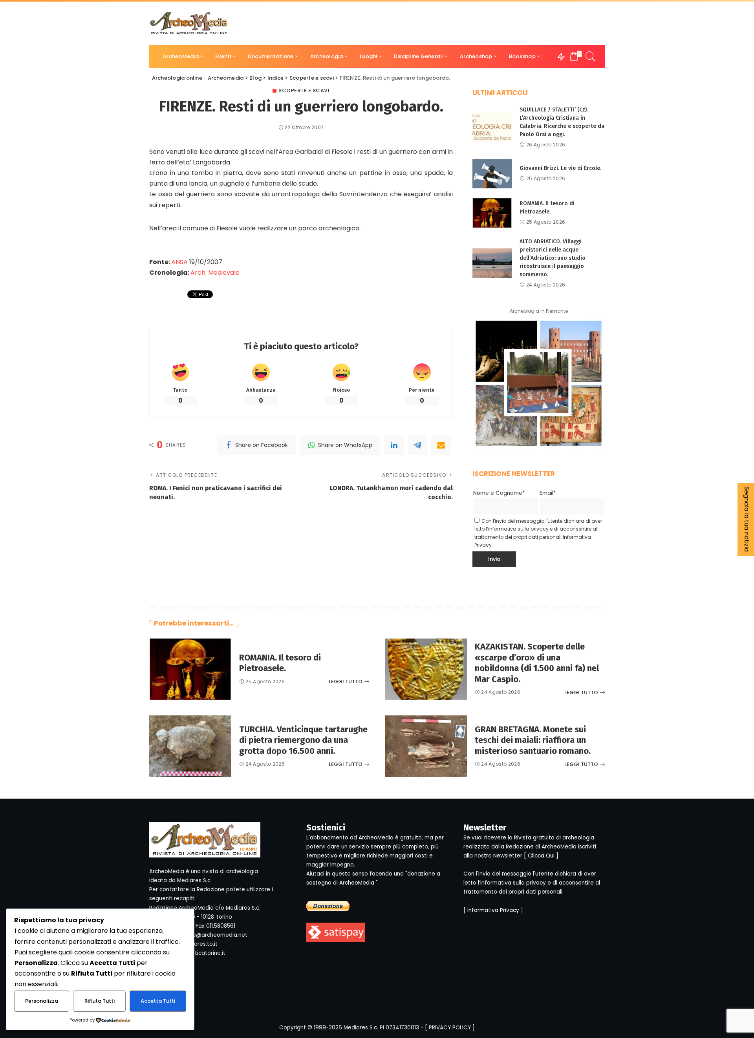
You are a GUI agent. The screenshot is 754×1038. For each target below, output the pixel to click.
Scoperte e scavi (303, 90)
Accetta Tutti (158, 1001)
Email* (548, 493)
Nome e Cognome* (499, 493)
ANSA (179, 261)
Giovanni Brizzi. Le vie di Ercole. (560, 168)
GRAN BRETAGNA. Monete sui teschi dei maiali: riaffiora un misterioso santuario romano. (533, 740)
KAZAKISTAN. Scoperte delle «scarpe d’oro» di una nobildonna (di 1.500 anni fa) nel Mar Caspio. (537, 662)
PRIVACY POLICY (450, 1027)
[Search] (590, 56)
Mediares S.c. (361, 1027)
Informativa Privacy (493, 910)
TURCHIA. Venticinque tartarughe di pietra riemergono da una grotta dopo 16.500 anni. (303, 740)
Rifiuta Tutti (99, 1001)
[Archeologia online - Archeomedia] (189, 23)
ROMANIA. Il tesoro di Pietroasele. (280, 663)
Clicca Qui (541, 855)
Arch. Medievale (215, 272)
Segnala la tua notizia (746, 519)
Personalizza (41, 1001)
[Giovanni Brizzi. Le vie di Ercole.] (492, 173)
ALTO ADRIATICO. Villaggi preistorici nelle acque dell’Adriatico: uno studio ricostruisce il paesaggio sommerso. (553, 258)
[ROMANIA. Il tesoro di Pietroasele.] (492, 213)
